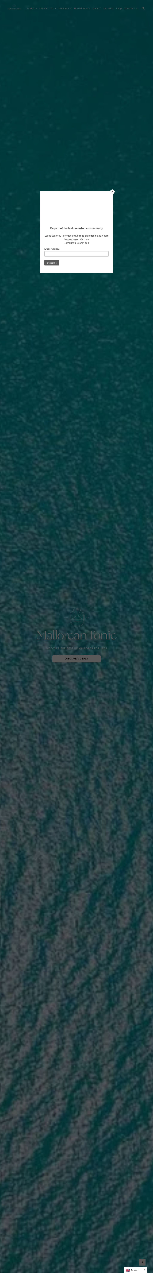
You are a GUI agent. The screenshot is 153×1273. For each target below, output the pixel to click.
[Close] (112, 191)
